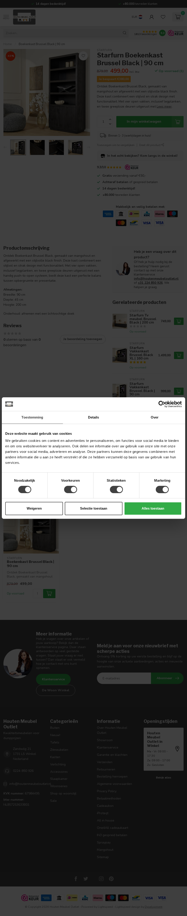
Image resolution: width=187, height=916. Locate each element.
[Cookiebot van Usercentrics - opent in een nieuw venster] (162, 404)
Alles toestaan (153, 508)
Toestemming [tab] (32, 417)
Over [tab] (154, 417)
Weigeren (34, 508)
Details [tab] (93, 417)
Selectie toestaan (93, 508)
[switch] (70, 489)
